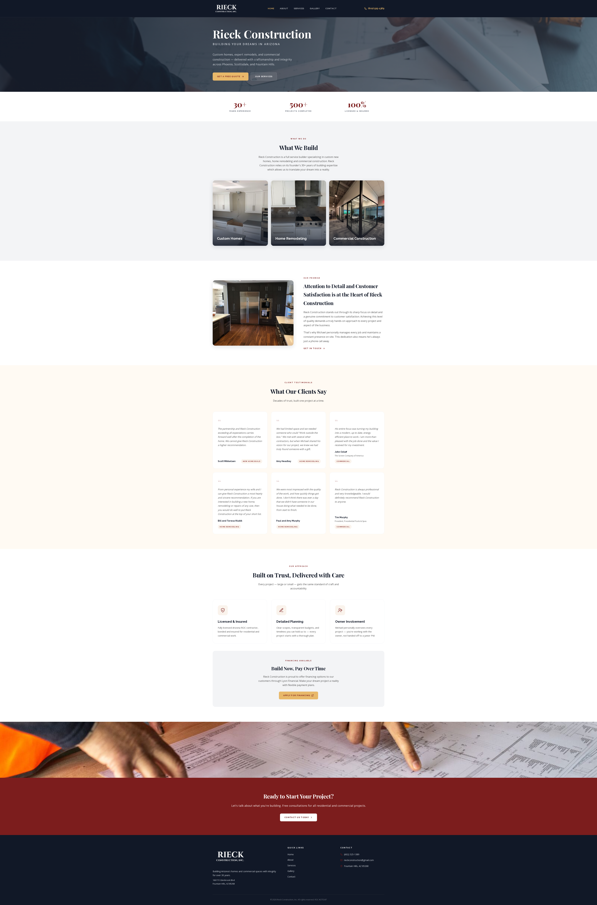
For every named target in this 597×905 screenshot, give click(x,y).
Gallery (315, 8)
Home (271, 8)
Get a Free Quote (228, 76)
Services (299, 8)
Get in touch (312, 348)
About (284, 8)
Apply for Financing (296, 695)
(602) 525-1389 (376, 8)
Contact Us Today (296, 817)
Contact (331, 8)
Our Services (264, 76)
